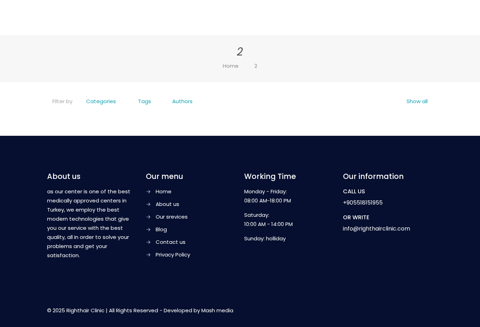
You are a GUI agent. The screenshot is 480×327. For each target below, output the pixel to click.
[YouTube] (398, 310)
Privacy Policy (173, 254)
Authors (182, 101)
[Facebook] (379, 310)
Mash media (217, 310)
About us (167, 204)
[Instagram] (407, 310)
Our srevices (172, 216)
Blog (161, 229)
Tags (144, 101)
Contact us (171, 242)
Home (231, 65)
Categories (101, 101)
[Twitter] (388, 310)
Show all (417, 101)
